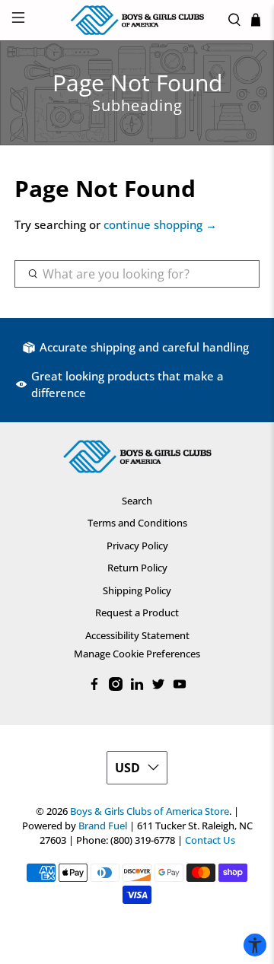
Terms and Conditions (137, 523)
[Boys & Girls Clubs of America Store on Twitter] (158, 687)
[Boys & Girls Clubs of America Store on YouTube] (179, 687)
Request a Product (137, 612)
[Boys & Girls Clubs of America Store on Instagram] (116, 687)
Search (137, 500)
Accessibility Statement (137, 635)
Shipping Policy (137, 590)
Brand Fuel (102, 825)
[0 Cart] (256, 20)
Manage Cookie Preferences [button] (137, 653)
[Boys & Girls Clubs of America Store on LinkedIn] (137, 687)
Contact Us (210, 840)
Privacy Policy (137, 545)
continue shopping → (160, 224)
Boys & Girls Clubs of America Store (149, 811)
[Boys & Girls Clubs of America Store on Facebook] (94, 687)
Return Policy (137, 567)
